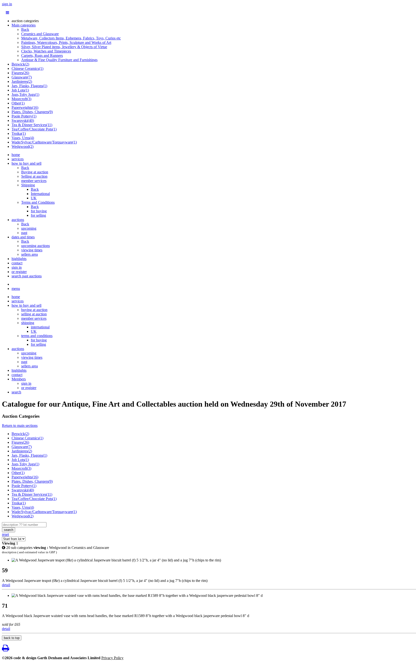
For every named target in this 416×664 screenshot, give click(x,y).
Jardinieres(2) (22, 81)
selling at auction (34, 314)
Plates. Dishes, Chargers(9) (32, 112)
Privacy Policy (112, 658)
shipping (27, 323)
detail (6, 585)
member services (33, 181)
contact (17, 263)
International (40, 194)
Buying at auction (34, 172)
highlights (19, 259)
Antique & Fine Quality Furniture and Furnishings (59, 60)
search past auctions (27, 276)
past (24, 233)
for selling (38, 215)
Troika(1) (19, 133)
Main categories (24, 25)
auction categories (25, 21)
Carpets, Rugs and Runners (42, 55)
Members (19, 379)
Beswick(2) (20, 64)
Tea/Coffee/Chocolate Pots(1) (34, 129)
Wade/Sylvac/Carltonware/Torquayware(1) (44, 142)
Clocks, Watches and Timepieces (46, 51)
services (18, 159)
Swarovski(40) (23, 120)
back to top (12, 638)
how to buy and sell (26, 163)
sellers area (29, 254)
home (16, 155)
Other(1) (18, 103)
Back (25, 29)
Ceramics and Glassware (40, 34)
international (40, 327)
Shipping (28, 185)
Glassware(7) (22, 77)
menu (16, 288)
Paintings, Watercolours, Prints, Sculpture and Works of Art (66, 42)
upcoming (28, 228)
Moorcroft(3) (21, 99)
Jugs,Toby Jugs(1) (25, 94)
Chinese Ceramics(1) (27, 68)
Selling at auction (34, 176)
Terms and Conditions (38, 202)
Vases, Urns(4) (23, 138)
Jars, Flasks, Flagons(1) (29, 86)
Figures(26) (20, 73)
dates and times (23, 237)
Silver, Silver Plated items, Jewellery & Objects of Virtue (64, 47)
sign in (7, 4)
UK (34, 198)
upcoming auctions (35, 246)
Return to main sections (20, 425)
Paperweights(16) (25, 107)
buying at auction (34, 310)
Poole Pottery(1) (24, 116)
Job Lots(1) (20, 90)
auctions (18, 220)
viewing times (31, 250)
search (16, 392)
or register (19, 272)
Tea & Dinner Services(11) (32, 125)
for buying (39, 211)
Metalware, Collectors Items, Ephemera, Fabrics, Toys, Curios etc (71, 38)
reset (5, 534)
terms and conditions (36, 336)
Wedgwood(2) (22, 146)
